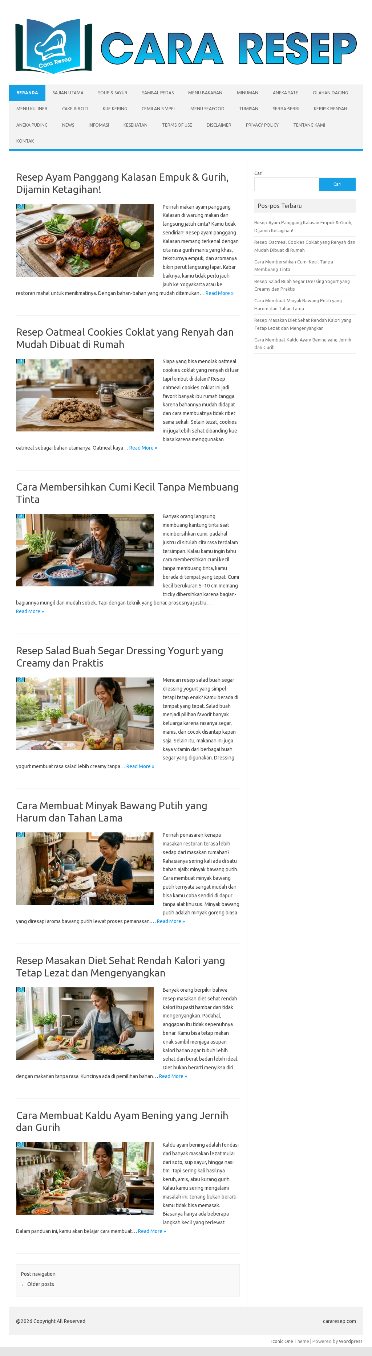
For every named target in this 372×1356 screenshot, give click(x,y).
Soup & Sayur (113, 92)
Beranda (27, 92)
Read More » (220, 293)
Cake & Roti (75, 108)
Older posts (37, 1284)
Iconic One (282, 1341)
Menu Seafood (207, 108)
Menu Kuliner (32, 108)
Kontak (25, 141)
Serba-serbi (286, 108)
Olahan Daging (330, 92)
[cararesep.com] (186, 72)
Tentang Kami (309, 125)
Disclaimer (219, 125)
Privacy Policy (262, 125)
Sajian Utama (68, 92)
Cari (258, 173)
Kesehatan (135, 125)
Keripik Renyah (330, 108)
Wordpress (351, 1341)
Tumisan (248, 108)
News (68, 125)
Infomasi (99, 125)
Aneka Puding (32, 125)
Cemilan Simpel (159, 108)
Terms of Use (177, 125)
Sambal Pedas (158, 92)
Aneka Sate (285, 92)
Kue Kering (115, 108)
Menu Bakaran (205, 92)
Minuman (247, 92)
